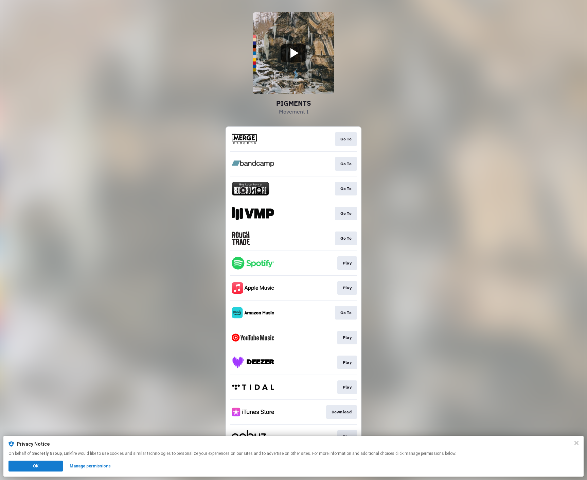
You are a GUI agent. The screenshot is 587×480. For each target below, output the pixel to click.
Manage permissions (90, 466)
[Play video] (293, 53)
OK (35, 466)
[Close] (576, 443)
